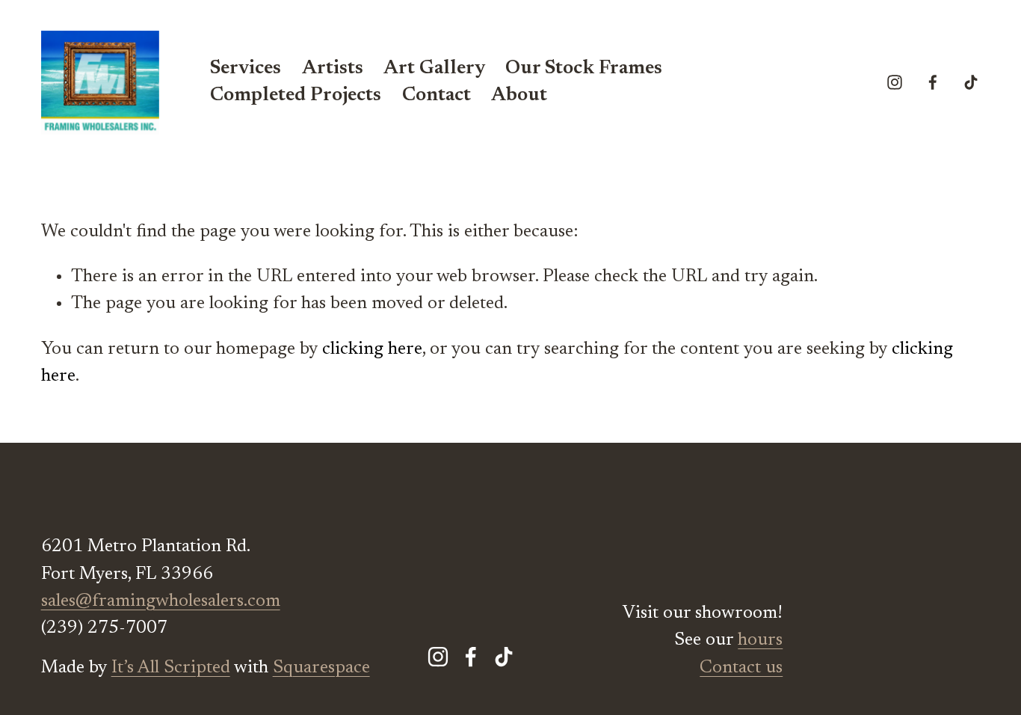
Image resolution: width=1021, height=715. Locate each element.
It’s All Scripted (170, 668)
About (519, 95)
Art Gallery (434, 69)
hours (760, 640)
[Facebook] (933, 82)
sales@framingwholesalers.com (160, 601)
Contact (436, 95)
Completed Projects (295, 95)
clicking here (372, 349)
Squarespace (321, 668)
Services (245, 69)
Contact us (741, 668)
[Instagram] (895, 82)
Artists (332, 69)
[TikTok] (971, 82)
